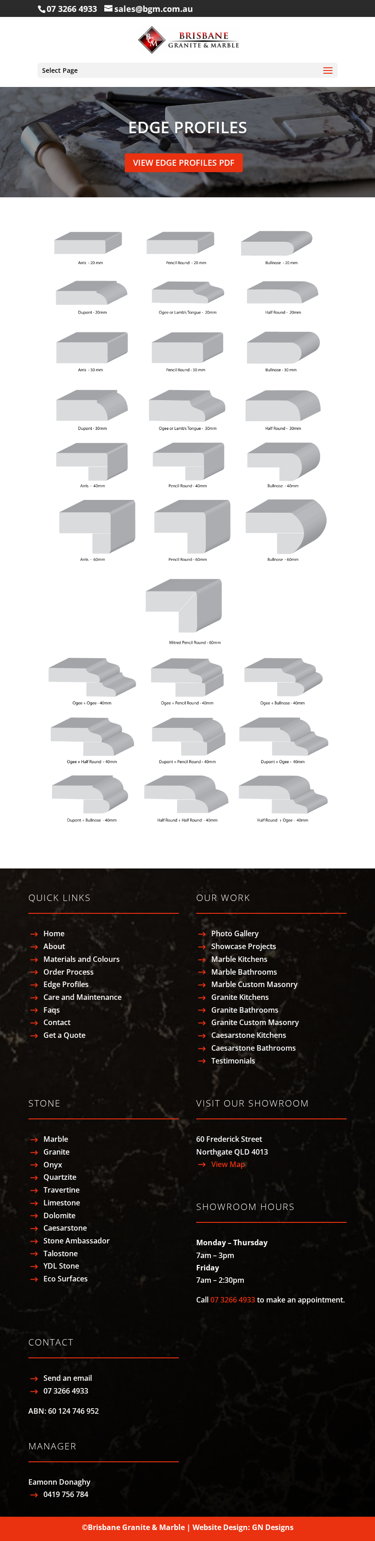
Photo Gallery (235, 933)
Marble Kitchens (239, 959)
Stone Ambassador (76, 1241)
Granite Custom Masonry (255, 1022)
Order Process (68, 972)
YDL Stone (61, 1266)
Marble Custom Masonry (254, 984)
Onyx (52, 1165)
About (54, 946)
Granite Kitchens (240, 997)
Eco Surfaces (65, 1279)
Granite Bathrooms (245, 1010)
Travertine (61, 1190)
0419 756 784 (65, 1494)
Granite (56, 1152)
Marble (55, 1139)
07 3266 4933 (72, 8)
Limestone (61, 1203)
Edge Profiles (66, 984)
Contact (56, 1022)
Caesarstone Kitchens (248, 1035)
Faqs (51, 1010)
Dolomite (59, 1215)
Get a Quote (64, 1035)
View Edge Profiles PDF (184, 162)
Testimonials (233, 1061)
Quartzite (59, 1177)
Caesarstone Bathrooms (253, 1048)
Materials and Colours (81, 959)
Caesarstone (65, 1228)
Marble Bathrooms (244, 972)
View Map (228, 1164)
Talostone (60, 1253)
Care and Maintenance (82, 997)
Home (53, 933)
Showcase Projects (243, 946)
